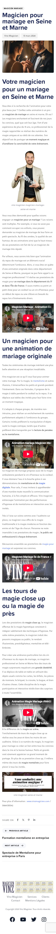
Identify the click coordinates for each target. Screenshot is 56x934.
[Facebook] (18, 820)
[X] (23, 820)
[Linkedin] (34, 820)
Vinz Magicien (11, 35)
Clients (45, 896)
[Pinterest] (29, 820)
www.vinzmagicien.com (37, 801)
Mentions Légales (35, 900)
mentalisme (39, 380)
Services (32, 896)
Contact (15, 900)
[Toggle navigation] (44, 5)
